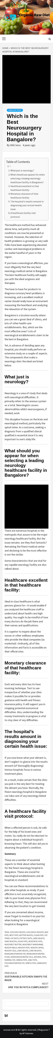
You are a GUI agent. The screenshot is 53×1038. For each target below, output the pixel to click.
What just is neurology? (22, 170)
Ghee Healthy (11, 941)
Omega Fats (21, 960)
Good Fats (23, 941)
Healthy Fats (15, 110)
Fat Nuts (15, 938)
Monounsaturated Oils (22, 957)
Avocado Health (17, 932)
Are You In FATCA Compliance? (28, 986)
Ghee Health (38, 938)
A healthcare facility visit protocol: (23, 214)
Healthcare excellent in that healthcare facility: (24, 188)
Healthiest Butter (13, 944)
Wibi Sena (15, 145)
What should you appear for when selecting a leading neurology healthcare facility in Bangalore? (27, 178)
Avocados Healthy (35, 932)
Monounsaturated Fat (15, 953)
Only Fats (32, 960)
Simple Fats (30, 963)
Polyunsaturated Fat (14, 963)
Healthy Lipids (37, 947)
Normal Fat (10, 960)
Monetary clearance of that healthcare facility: (24, 195)
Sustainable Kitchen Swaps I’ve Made (26, 976)
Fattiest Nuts (26, 938)
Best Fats (14, 935)
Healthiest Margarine (33, 944)
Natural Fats (40, 957)
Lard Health (22, 950)
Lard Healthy (35, 950)
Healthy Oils (10, 950)
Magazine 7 (44, 1029)
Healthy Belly (11, 947)
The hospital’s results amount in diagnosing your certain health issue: (27, 205)
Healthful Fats (35, 941)
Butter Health (26, 935)
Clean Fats (39, 935)
